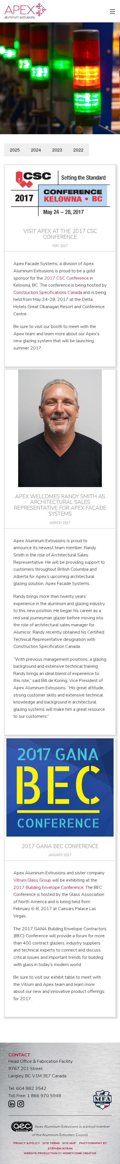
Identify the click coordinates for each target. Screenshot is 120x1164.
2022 (78, 150)
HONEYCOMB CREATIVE (79, 1153)
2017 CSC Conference (66, 278)
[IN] (11, 1105)
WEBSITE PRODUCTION (40, 1153)
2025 (15, 150)
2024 (36, 150)
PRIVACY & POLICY (26, 1143)
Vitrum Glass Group (32, 880)
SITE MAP (69, 1143)
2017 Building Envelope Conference (48, 887)
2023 (57, 150)
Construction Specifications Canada (47, 292)
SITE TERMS (51, 1143)
